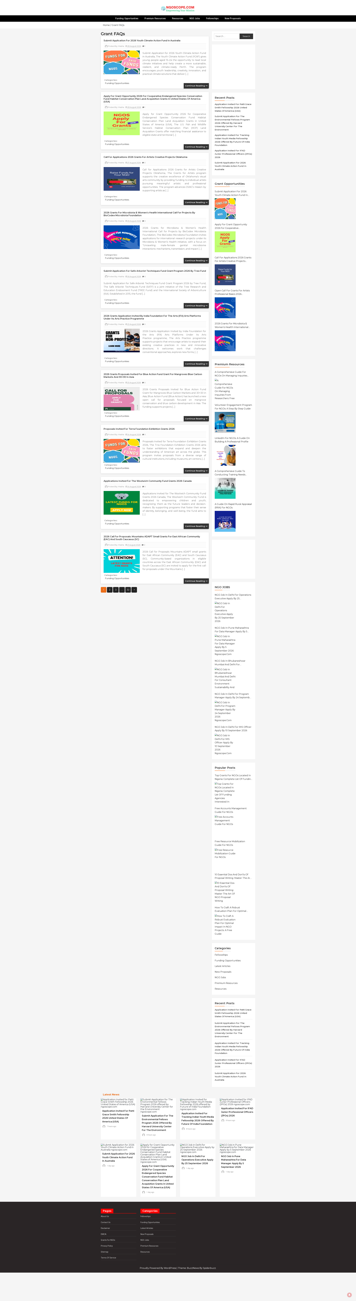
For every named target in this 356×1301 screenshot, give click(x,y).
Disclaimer (105, 1228)
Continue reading (195, 85)
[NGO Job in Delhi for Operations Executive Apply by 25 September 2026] (225, 612)
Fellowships (212, 18)
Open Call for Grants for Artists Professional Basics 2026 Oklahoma (232, 292)
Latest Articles (222, 966)
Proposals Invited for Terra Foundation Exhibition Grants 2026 (139, 429)
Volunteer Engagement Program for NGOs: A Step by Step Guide (233, 407)
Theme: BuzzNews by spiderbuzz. (197, 1268)
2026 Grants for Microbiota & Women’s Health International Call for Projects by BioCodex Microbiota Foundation (231, 325)
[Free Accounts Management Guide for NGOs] (225, 825)
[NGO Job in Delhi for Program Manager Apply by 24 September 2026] (225, 711)
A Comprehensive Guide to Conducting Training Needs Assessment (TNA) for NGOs (230, 473)
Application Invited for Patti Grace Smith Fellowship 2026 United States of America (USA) (233, 107)
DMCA (103, 1234)
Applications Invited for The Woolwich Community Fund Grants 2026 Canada (148, 481)
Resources (177, 18)
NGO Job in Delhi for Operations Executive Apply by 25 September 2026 (233, 597)
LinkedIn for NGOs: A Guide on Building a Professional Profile (232, 440)
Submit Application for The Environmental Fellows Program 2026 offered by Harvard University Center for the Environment (232, 123)
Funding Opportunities (126, 18)
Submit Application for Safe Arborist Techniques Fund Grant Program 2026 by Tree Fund (155, 271)
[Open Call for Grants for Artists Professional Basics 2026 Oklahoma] (225, 307)
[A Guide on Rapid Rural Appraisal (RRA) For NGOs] (225, 521)
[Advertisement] (235, 67)
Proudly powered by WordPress (158, 1268)
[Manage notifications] (349, 1295)
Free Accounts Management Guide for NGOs (231, 810)
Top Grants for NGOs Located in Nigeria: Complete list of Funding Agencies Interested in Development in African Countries (233, 777)
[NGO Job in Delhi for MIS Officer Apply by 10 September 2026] (225, 744)
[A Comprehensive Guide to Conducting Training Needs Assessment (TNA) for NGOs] (225, 488)
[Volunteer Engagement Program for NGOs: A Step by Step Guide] (225, 422)
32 (128, 589)
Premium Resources (155, 18)
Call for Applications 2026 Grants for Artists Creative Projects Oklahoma (145, 157)
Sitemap (104, 1252)
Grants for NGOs (108, 1240)
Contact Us (105, 1222)
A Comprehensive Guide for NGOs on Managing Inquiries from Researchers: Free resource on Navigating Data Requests (231, 374)
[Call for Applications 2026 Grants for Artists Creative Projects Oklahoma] (225, 274)
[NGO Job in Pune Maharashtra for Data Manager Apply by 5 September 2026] (225, 645)
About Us (105, 1216)
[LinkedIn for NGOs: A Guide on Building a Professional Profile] (225, 455)
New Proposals (233, 18)
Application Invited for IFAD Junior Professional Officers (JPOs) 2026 (233, 154)
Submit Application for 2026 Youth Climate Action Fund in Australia (142, 40)
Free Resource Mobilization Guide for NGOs (230, 843)
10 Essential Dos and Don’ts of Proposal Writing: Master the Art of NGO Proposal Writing (233, 876)
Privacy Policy (107, 1246)
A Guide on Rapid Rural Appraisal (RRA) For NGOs (233, 506)
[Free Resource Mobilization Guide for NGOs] (225, 858)
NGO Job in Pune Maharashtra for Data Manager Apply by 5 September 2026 (232, 630)
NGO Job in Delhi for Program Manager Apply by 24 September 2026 (233, 696)
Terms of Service (108, 1258)
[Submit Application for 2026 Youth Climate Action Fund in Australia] (225, 208)
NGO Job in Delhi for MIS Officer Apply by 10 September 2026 (233, 729)
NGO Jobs (195, 18)
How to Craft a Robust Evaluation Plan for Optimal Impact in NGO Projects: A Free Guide (232, 909)
